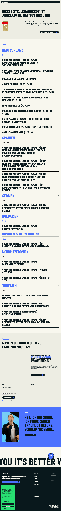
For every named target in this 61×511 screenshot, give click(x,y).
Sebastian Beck (56, 505)
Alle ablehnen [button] (8, 506)
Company (51, 2)
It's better (32, 2)
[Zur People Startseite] (5, 2)
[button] (56, 2)
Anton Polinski (56, 507)
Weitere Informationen (11, 494)
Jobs (40, 2)
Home (28, 2)
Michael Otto (56, 506)
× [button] (14, 486)
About (37, 2)
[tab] (4, 55)
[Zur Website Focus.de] (12, 26)
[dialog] (8, 497)
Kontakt (47, 2)
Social (43, 2)
